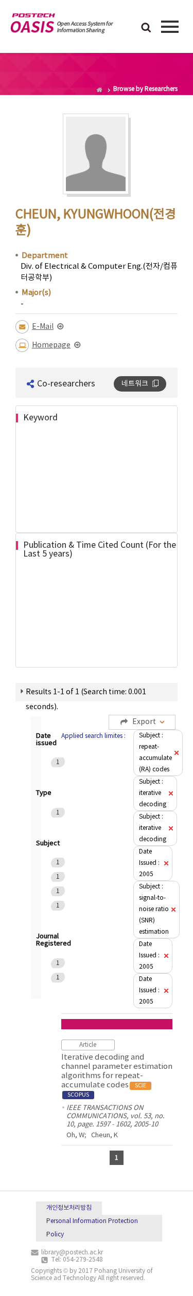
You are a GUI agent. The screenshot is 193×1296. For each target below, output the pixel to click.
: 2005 (149, 863)
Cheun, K (104, 1135)
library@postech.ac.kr (72, 1252)
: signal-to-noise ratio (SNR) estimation (154, 909)
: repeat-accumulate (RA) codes (155, 752)
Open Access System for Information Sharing (61, 25)
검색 (146, 28)
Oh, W (75, 1135)
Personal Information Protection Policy (92, 1228)
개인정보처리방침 (69, 1208)
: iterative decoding (152, 793)
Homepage (51, 345)
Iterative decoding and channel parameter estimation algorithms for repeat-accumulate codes (116, 1075)
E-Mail (43, 327)
